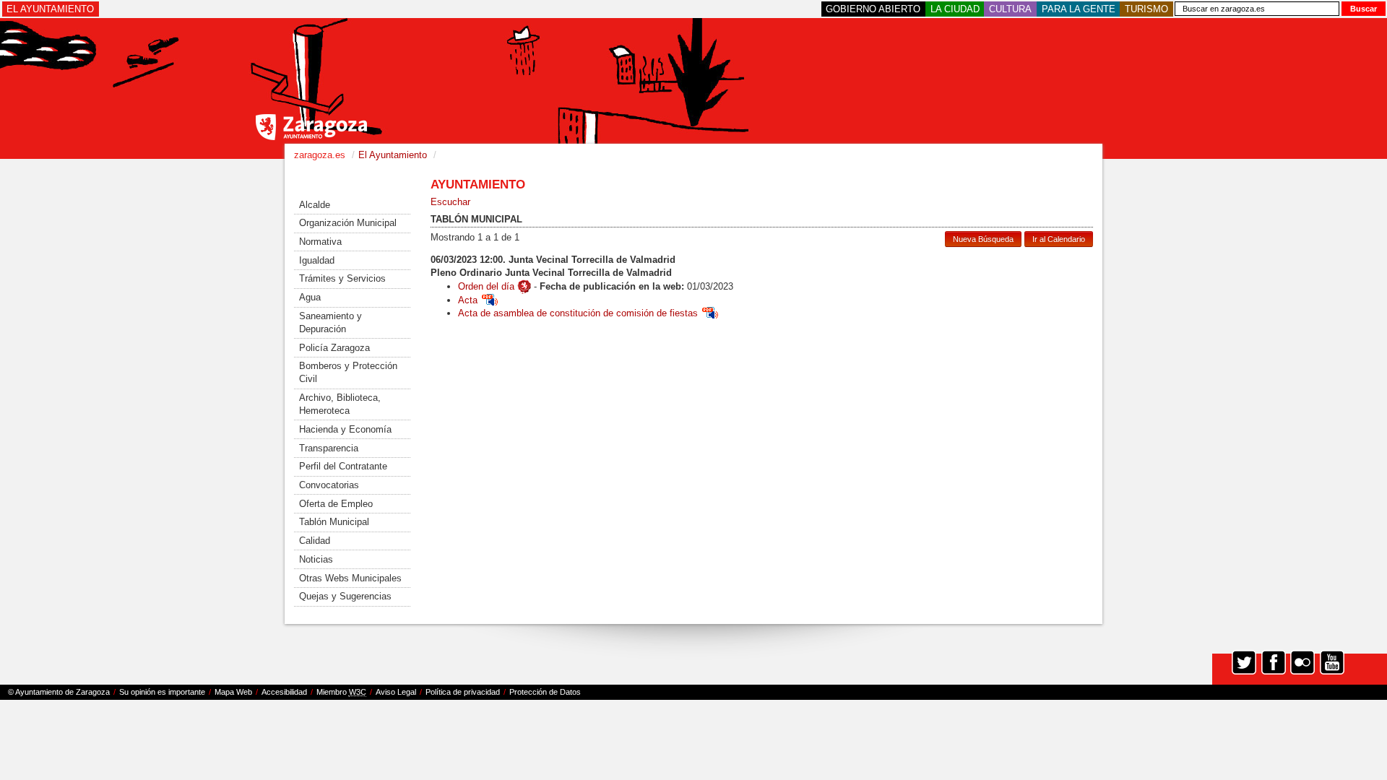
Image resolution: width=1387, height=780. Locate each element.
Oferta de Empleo (336, 503)
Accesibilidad (284, 692)
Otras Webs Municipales (350, 578)
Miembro (341, 692)
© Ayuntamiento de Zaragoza (59, 692)
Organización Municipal (348, 222)
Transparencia (328, 448)
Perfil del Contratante (343, 466)
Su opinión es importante (162, 692)
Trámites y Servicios (342, 278)
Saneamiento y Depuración (330, 322)
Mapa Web (233, 692)
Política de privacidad (462, 692)
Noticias (316, 559)
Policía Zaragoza (334, 347)
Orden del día (486, 286)
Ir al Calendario (1058, 239)
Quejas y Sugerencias (345, 596)
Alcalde (314, 204)
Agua (310, 297)
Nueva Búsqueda (983, 239)
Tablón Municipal (334, 521)
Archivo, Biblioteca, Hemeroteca (340, 404)
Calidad (314, 540)
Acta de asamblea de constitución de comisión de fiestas (578, 313)
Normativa (320, 241)
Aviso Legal (396, 692)
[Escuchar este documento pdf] (490, 300)
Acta (468, 300)
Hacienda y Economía (345, 429)
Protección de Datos (545, 692)
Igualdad (316, 260)
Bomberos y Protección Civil (348, 372)
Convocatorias (329, 485)
